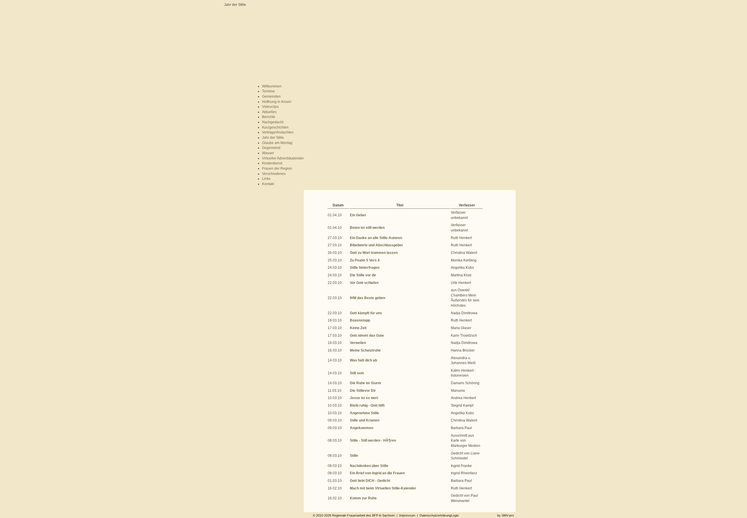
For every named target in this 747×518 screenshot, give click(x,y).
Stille (354, 456)
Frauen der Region (277, 168)
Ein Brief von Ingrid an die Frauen (377, 473)
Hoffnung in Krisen (277, 102)
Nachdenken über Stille (369, 466)
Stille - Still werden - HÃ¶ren (373, 440)
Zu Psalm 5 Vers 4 (365, 260)
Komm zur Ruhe (363, 498)
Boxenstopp (360, 320)
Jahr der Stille (273, 138)
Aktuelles (269, 112)
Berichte (268, 117)
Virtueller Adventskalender (283, 158)
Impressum (407, 515)
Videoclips (270, 107)
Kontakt (268, 184)
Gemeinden (271, 96)
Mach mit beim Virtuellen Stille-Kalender (383, 488)
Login (455, 515)
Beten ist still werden (367, 228)
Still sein (357, 373)
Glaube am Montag (277, 143)
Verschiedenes (274, 174)
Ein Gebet (358, 215)
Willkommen (272, 86)
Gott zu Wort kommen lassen (374, 253)
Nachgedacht (272, 122)
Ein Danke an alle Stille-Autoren (376, 238)
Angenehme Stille (364, 413)
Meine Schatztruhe (365, 350)
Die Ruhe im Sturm (365, 383)
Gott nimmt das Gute (367, 335)
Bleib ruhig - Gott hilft (367, 405)
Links (266, 179)
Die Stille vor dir (363, 275)
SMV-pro (508, 515)
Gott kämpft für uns (366, 313)
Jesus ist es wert (364, 398)
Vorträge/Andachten (278, 132)
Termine (268, 91)
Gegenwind (271, 148)
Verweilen (358, 343)
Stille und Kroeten (364, 420)
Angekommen (361, 428)
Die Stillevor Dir (363, 391)
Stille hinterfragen (364, 268)
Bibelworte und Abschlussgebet (376, 245)
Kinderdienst (272, 163)
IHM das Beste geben (367, 298)
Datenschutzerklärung (435, 515)
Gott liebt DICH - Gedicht (370, 481)
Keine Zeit (358, 328)
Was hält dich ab (363, 360)
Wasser (268, 153)
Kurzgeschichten (275, 127)
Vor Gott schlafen (364, 283)
